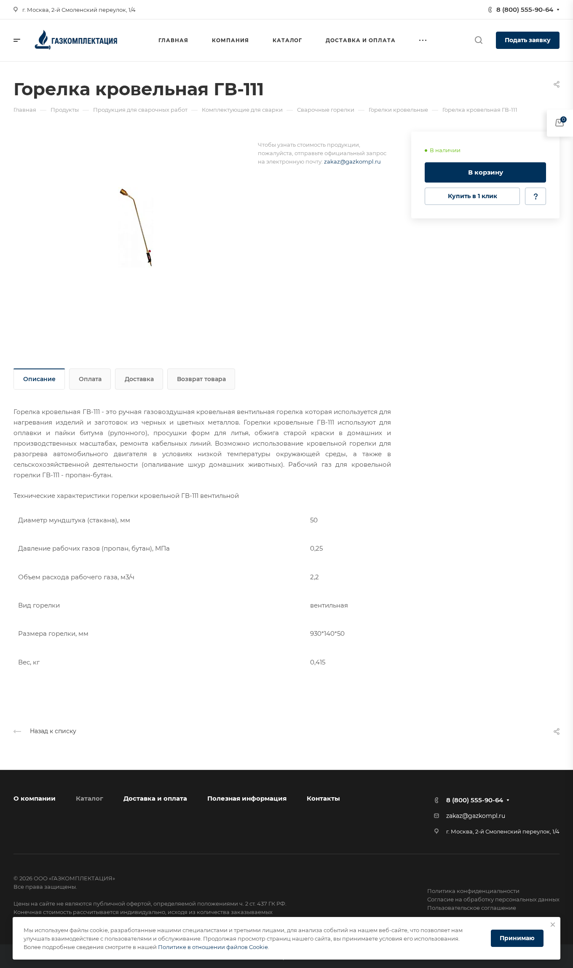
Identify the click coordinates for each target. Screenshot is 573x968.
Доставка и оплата (155, 798)
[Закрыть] (552, 924)
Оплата (90, 379)
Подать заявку (528, 40)
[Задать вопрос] (535, 196)
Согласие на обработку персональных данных (493, 899)
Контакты (323, 798)
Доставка (139, 379)
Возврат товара (201, 379)
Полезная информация (246, 798)
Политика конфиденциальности (473, 890)
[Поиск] (478, 40)
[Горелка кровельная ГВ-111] (135, 227)
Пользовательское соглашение (471, 907)
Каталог (89, 798)
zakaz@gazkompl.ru (352, 161)
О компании (34, 798)
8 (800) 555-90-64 (524, 9)
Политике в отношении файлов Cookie (213, 947)
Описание (39, 379)
